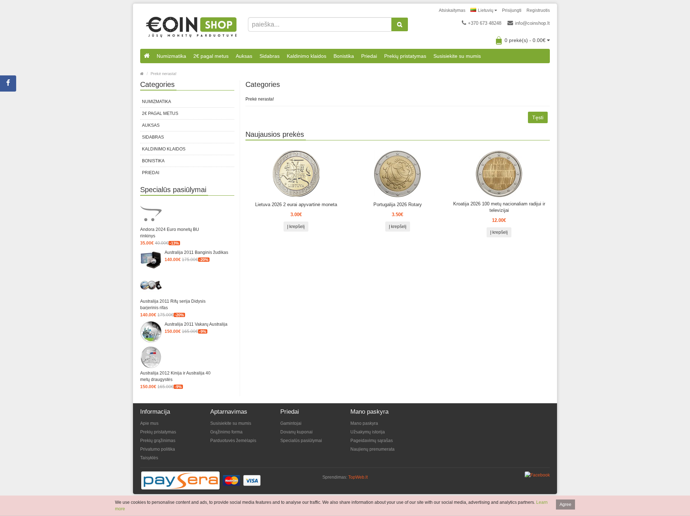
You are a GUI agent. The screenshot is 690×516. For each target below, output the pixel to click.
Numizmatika (171, 56)
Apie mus (149, 423)
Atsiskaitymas (452, 10)
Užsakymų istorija (367, 431)
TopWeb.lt (358, 477)
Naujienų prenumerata (372, 449)
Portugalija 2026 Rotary (397, 204)
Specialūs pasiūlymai (301, 440)
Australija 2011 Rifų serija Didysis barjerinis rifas (173, 304)
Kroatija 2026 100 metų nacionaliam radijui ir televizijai (499, 207)
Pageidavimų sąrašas (371, 440)
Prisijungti (511, 10)
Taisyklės (149, 457)
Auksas (244, 56)
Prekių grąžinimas (157, 440)
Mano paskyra (364, 423)
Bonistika (344, 56)
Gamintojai (291, 423)
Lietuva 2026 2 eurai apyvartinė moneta (296, 204)
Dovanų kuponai (296, 431)
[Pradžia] (146, 56)
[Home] (142, 73)
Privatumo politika (157, 449)
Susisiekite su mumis (457, 56)
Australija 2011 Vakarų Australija (196, 324)
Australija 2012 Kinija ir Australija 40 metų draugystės (175, 376)
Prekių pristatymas (405, 56)
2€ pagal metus (211, 56)
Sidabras (269, 56)
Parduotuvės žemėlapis (233, 440)
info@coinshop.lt (532, 23)
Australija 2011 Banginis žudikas (196, 252)
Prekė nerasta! (163, 73)
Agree (565, 504)
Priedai (369, 56)
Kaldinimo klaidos (306, 56)
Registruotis (538, 10)
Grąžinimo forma (226, 431)
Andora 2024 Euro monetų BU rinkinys (169, 232)
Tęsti (537, 117)
